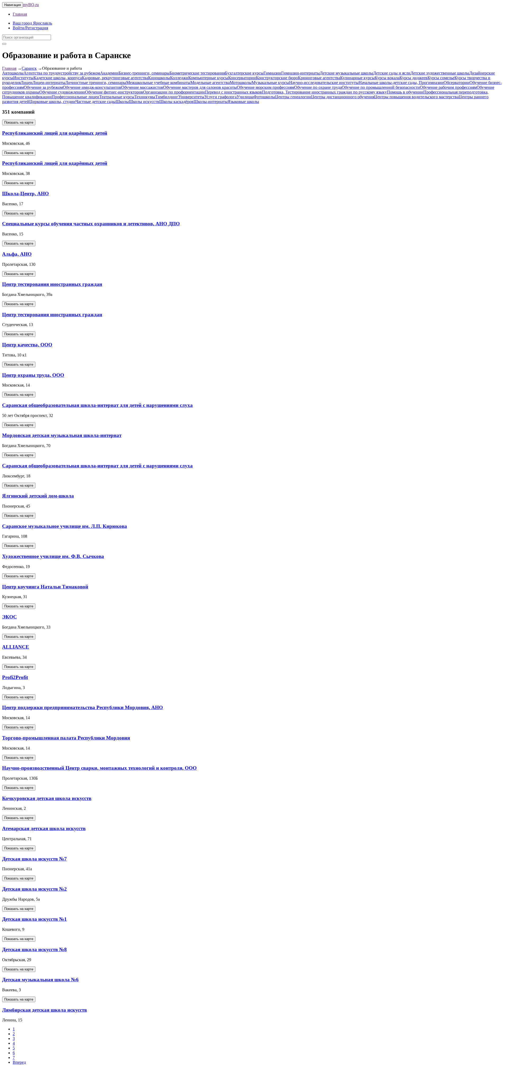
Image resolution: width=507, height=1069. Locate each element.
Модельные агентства (210, 82)
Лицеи (26, 82)
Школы (122, 101)
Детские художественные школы (439, 73)
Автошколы (13, 73)
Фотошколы (264, 97)
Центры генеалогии (293, 97)
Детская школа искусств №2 (34, 889)
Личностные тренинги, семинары (95, 82)
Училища (245, 97)
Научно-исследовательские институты (324, 82)
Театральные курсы (116, 97)
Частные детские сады (96, 101)
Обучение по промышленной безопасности (381, 87)
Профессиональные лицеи (75, 97)
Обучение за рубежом (43, 87)
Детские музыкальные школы (346, 73)
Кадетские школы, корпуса (58, 78)
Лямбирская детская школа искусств (44, 1010)
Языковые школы (243, 101)
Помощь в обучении (405, 92)
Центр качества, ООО (27, 344)
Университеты (191, 97)
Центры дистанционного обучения (342, 97)
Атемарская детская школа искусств (44, 828)
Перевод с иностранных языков (233, 92)
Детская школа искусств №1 (34, 919)
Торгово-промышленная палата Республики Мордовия (66, 738)
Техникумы (144, 97)
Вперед (19, 1062)
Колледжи (179, 78)
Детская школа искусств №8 (34, 949)
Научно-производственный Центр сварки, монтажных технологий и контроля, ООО (99, 768)
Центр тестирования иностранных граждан (52, 284)
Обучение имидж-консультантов (92, 87)
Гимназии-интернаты (300, 73)
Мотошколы (241, 82)
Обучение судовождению (62, 92)
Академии (109, 73)
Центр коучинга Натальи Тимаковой (45, 586)
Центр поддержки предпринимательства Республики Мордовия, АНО (82, 707)
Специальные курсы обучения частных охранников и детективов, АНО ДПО (91, 223)
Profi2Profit (15, 677)
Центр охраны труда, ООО (33, 375)
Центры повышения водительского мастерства (416, 97)
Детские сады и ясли (391, 73)
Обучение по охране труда (318, 87)
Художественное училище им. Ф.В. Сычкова (53, 556)
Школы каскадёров (176, 101)
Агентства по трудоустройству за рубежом (62, 73)
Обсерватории (457, 82)
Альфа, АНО (17, 254)
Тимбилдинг (166, 97)
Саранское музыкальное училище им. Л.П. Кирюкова (64, 526)
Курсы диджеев (414, 78)
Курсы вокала (387, 78)
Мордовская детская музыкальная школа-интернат (61, 435)
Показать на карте (18, 122)
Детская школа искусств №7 (34, 859)
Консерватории (242, 78)
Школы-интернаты (211, 101)
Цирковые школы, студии (52, 101)
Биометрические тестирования (197, 73)
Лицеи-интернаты (48, 82)
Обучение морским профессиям (265, 87)
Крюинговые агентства (319, 78)
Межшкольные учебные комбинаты (158, 82)
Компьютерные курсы (208, 78)
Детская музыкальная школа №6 (40, 979)
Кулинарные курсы (357, 78)
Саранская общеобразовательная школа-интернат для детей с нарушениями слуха (97, 405)
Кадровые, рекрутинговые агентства (115, 78)
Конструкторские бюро (277, 78)
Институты (23, 78)
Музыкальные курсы (270, 82)
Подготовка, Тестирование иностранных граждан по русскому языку (324, 92)
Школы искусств (144, 101)
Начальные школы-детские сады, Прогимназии (401, 82)
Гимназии (272, 73)
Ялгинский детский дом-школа (38, 496)
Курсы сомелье (441, 78)
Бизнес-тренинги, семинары (144, 73)
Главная (20, 14)
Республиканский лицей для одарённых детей (54, 133)
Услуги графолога (220, 97)
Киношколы (159, 78)
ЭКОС (9, 617)
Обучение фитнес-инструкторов (114, 92)
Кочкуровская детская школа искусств (46, 798)
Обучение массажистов (142, 87)
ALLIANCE (15, 647)
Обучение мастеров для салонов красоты (200, 87)
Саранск (29, 68)
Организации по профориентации (174, 92)
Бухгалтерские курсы (244, 73)
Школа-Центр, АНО (25, 193)
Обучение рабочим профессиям (448, 87)
